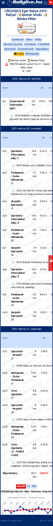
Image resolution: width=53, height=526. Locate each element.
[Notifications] (50, 2)
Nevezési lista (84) (13, 44)
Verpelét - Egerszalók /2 (17, 252)
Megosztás (33, 54)
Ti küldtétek (43, 44)
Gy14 (5, 405)
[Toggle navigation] (3, 2)
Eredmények (18, 39)
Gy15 (5, 426)
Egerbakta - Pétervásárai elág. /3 (18, 273)
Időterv (29, 39)
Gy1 (4, 101)
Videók (20, 54)
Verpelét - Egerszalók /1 (17, 205)
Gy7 (4, 248)
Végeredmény (42, 49)
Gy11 (5, 351)
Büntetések (10, 49)
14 (28, 486)
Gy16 (5, 444)
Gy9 (4, 294)
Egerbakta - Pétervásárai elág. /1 (18, 155)
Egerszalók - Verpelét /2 (17, 409)
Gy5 (5, 215)
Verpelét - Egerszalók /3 (17, 316)
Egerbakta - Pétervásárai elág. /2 (18, 219)
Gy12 (5, 373)
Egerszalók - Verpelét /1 (17, 355)
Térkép (38, 39)
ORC (34, 486)
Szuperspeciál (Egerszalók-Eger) (17, 105)
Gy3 (4, 172)
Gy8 (4, 269)
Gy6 (4, 230)
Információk (30, 44)
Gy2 (4, 151)
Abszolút (21, 486)
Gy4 (5, 201)
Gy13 (5, 391)
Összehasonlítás (26, 49)
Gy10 (5, 312)
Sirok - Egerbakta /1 (16, 395)
